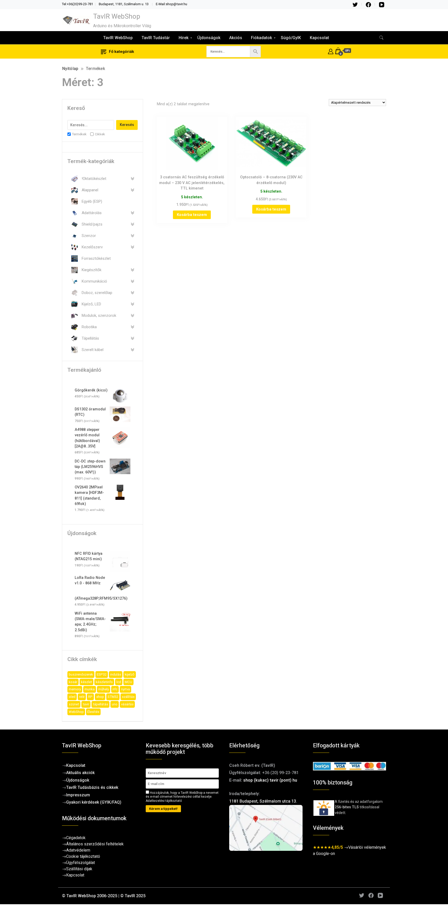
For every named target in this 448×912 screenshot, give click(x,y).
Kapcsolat (319, 37)
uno (114, 704)
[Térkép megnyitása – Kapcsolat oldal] (266, 828)
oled (72, 697)
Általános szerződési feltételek (95, 843)
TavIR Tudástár (156, 37)
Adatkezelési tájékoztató (164, 801)
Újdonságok (208, 37)
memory (75, 689)
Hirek (183, 37)
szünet (74, 704)
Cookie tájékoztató (83, 856)
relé (82, 697)
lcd (118, 682)
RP (90, 697)
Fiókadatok (261, 37)
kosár (73, 682)
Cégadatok (76, 837)
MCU (128, 682)
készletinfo (104, 682)
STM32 (113, 697)
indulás (115, 674)
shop (100, 697)
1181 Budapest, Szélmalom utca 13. (263, 801)
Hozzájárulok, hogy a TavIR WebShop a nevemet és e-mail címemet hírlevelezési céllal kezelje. (182, 797)
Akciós (235, 37)
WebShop (76, 712)
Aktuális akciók (80, 772)
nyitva (125, 689)
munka (90, 689)
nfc (115, 689)
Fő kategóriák (121, 51)
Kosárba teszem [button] (192, 214)
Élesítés (93, 712)
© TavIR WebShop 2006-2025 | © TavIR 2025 (103, 895)
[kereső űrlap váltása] (381, 38)
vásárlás (127, 704)
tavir (86, 704)
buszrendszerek (81, 674)
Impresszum (78, 794)
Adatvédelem (78, 850)
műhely (103, 689)
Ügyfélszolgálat (80, 862)
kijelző (130, 674)
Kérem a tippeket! (163, 809)
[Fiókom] (330, 50)
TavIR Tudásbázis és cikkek (92, 787)
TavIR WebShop (116, 16)
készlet (86, 682)
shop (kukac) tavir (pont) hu (270, 780)
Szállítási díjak (79, 868)
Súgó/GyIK (291, 37)
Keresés (127, 125)
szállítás (128, 697)
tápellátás (100, 704)
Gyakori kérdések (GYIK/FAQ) (93, 802)
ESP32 (102, 674)
